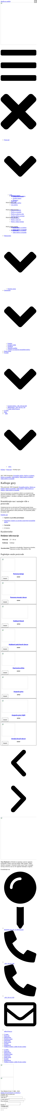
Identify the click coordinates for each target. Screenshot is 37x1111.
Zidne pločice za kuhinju (26, 477)
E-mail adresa (5, 1099)
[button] (18, 91)
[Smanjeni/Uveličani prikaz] (1, 1108)
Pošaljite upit (4, 1106)
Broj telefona (4, 1101)
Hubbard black (18, 621)
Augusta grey (18, 691)
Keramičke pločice (18, 475)
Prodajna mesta (8, 1039)
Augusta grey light (18, 715)
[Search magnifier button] (35, 1)
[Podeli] (5, 1108)
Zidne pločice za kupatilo (7, 478)
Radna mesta (7, 1042)
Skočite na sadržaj (5, 1)
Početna (3, 469)
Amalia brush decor (18, 739)
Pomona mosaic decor (18, 597)
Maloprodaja (7, 1037)
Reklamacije (7, 1045)
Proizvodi (9, 469)
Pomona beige (18, 574)
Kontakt (6, 1043)
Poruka (3, 1104)
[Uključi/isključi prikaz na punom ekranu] (3, 1108)
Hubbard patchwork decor (18, 644)
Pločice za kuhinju (29, 475)
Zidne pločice (15, 477)
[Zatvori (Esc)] (6, 1108)
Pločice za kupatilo (6, 477)
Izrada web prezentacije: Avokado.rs (10, 1092)
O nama (6, 1034)
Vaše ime (4, 1097)
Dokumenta (7, 1040)
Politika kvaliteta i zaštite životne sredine (15, 1046)
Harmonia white (18, 668)
